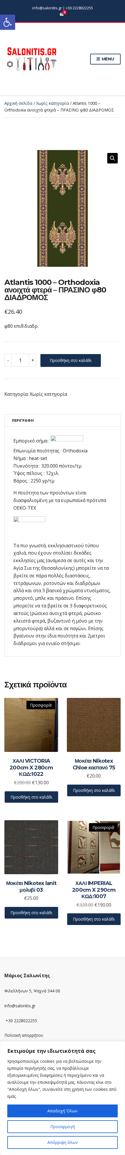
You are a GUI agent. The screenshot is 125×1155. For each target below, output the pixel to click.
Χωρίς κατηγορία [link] (52, 103)
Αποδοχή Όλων (62, 1111)
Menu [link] (107, 59)
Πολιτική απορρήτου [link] (23, 1035)
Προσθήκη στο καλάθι (71, 360)
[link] (7, 22)
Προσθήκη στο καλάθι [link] (31, 797)
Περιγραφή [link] (23, 420)
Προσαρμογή (62, 1126)
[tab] (62, 420)
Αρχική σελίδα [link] (18, 103)
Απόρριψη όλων (62, 1142)
